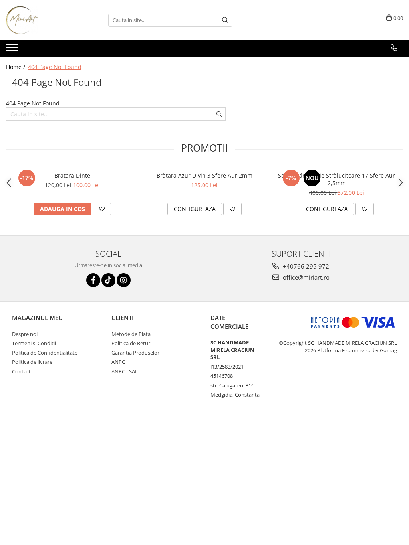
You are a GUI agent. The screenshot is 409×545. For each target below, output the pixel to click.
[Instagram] (124, 280)
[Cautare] (225, 20)
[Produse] (13, 50)
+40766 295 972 (305, 266)
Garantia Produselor (135, 352)
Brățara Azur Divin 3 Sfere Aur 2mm (204, 175)
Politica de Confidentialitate (44, 352)
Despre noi (25, 334)
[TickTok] (108, 280)
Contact (21, 371)
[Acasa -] (46, 20)
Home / (16, 67)
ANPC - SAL (124, 371)
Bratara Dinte (72, 175)
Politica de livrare (32, 361)
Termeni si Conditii (34, 343)
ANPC (118, 361)
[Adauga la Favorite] (102, 209)
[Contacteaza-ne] (394, 48)
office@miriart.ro (305, 277)
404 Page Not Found (54, 67)
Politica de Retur (130, 343)
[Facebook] (93, 280)
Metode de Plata (131, 334)
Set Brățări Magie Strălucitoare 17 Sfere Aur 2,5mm (336, 179)
